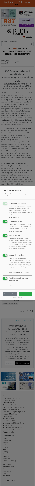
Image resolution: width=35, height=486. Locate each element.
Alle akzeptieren (25, 294)
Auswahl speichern (9, 294)
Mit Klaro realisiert (17, 297)
